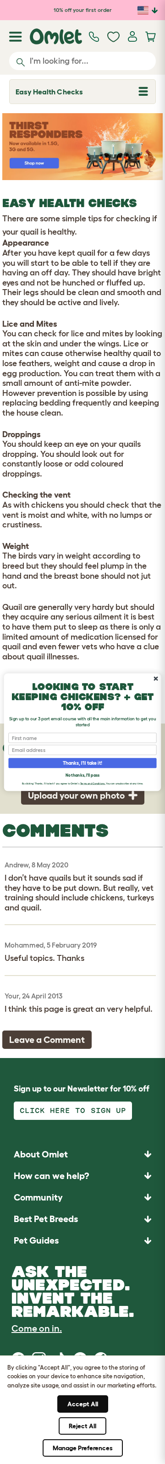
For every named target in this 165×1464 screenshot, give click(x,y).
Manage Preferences (83, 1448)
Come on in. (36, 1328)
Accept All (82, 1404)
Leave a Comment (47, 1040)
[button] (82, 1240)
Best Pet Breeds (46, 1219)
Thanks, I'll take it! (82, 763)
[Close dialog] (155, 678)
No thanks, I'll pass (82, 775)
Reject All (82, 1426)
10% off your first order (83, 10)
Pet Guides (36, 1240)
